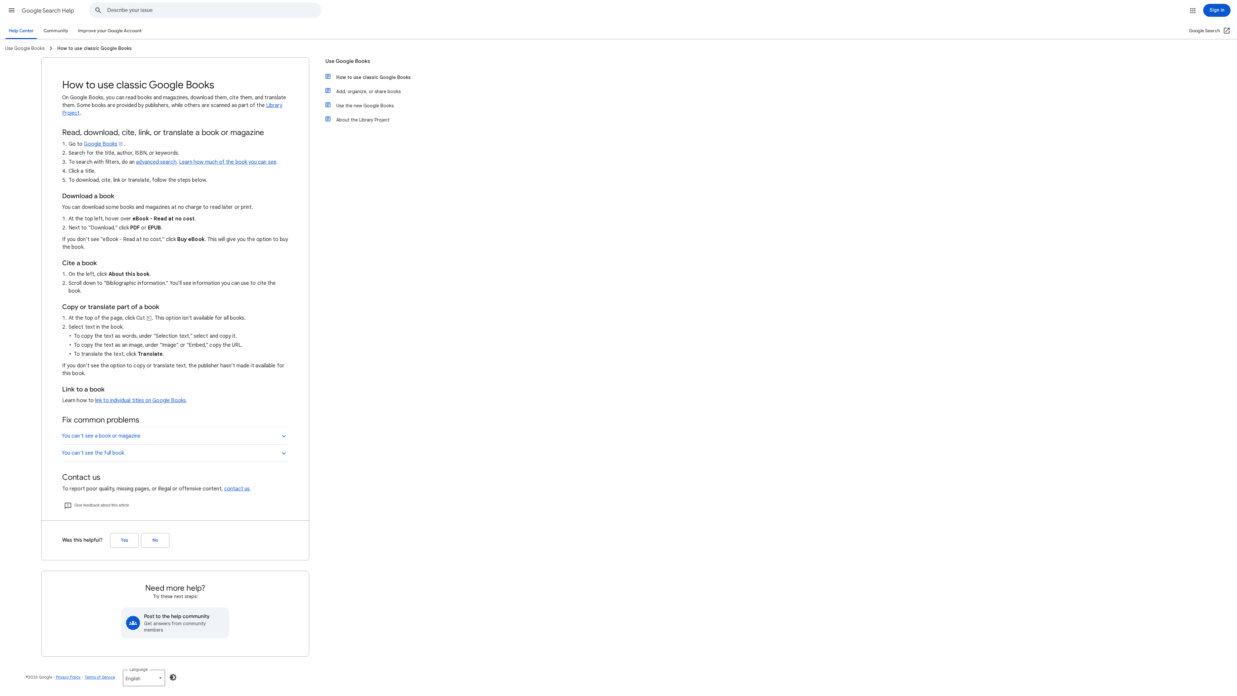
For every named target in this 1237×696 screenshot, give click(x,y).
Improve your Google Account (109, 31)
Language (138, 669)
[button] (11, 10)
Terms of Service (99, 677)
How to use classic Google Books (373, 77)
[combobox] (214, 10)
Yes (124, 540)
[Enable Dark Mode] (173, 677)
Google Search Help (48, 10)
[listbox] (144, 678)
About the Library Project (363, 120)
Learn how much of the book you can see (227, 162)
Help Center (21, 31)
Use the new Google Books (365, 106)
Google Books (100, 144)
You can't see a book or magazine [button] (101, 436)
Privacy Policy (68, 677)
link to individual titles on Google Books (140, 400)
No (155, 540)
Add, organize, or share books (368, 91)
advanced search (156, 162)
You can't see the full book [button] (93, 453)
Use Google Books (347, 61)
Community (55, 31)
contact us (237, 489)
